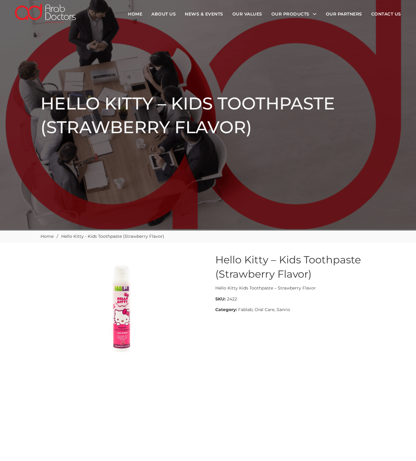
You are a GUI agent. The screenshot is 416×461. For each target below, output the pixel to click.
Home (135, 14)
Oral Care (264, 309)
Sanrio (283, 309)
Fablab (245, 309)
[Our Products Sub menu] (314, 14)
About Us (163, 14)
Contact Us (386, 14)
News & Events (204, 14)
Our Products (290, 14)
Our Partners (344, 14)
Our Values (247, 14)
